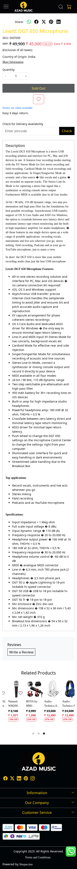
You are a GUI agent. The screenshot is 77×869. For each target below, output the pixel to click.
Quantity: (8, 70)
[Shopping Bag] (68, 7)
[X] (12, 779)
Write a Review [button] (21, 652)
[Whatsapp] (29, 21)
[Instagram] (33, 779)
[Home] (23, 7)
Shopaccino (26, 864)
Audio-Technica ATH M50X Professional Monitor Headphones (47, 704)
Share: (19, 22)
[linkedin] (58, 21)
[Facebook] (5, 779)
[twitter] (43, 21)
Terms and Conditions (38, 857)
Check (67, 131)
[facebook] (36, 21)
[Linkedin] (19, 779)
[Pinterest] (26, 779)
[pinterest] (51, 21)
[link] (61, 6)
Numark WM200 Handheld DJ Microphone (10, 704)
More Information (12, 62)
